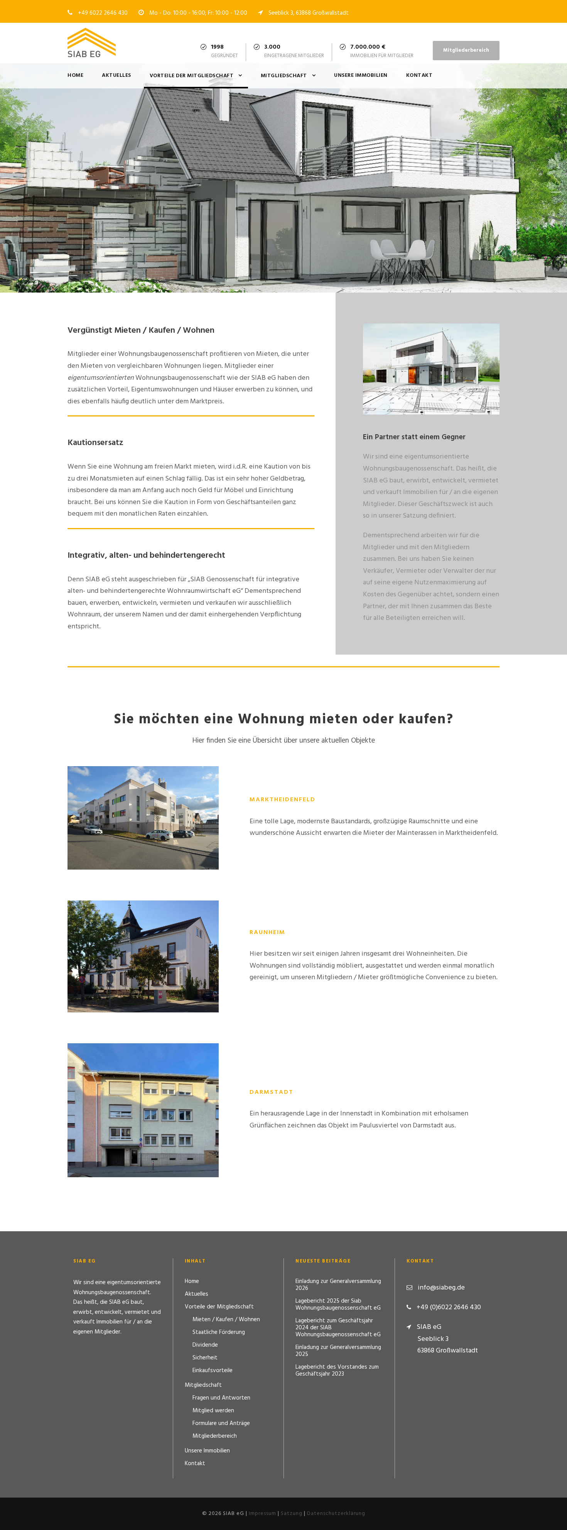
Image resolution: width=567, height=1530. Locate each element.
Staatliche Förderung (218, 1332)
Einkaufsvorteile (212, 1370)
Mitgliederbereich (466, 50)
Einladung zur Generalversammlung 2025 (338, 1351)
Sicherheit (205, 1357)
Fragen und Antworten (221, 1398)
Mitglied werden (213, 1410)
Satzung (291, 1513)
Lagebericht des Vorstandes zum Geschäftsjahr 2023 (337, 1370)
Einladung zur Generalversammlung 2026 (338, 1285)
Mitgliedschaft (284, 75)
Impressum (262, 1513)
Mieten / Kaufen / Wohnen (226, 1319)
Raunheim (143, 946)
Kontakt (419, 75)
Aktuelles (116, 75)
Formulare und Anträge (221, 1423)
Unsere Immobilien (361, 75)
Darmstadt (143, 1100)
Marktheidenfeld (143, 808)
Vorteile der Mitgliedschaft (192, 75)
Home (75, 75)
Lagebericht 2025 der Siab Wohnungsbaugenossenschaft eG (338, 1304)
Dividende (205, 1345)
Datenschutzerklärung (336, 1513)
